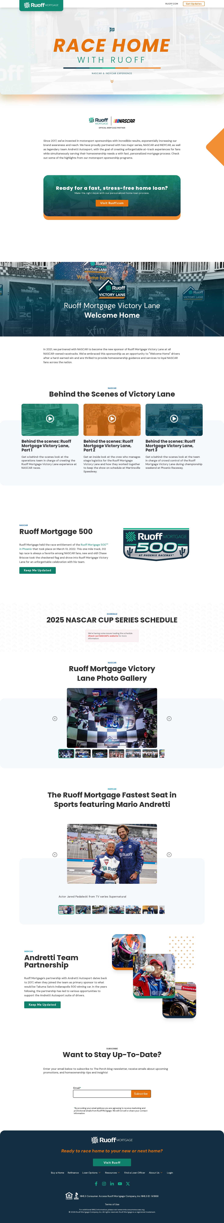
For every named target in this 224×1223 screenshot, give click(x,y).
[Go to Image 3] (116, 753)
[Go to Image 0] (66, 753)
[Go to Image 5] (150, 753)
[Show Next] (169, 718)
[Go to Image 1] (83, 753)
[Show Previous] (55, 718)
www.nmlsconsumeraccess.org (131, 1209)
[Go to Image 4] (133, 753)
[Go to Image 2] (99, 753)
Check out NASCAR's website (103, 636)
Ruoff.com (171, 3)
